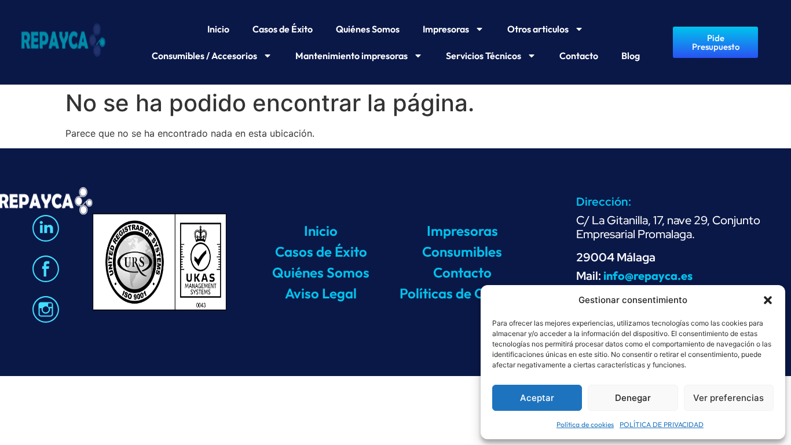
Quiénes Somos (368, 29)
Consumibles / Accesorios (204, 55)
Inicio (218, 29)
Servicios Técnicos (483, 55)
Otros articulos (538, 29)
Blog (630, 55)
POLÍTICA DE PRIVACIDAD (662, 424)
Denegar (633, 397)
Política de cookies (585, 424)
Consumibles (462, 251)
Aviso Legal (321, 293)
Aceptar (537, 397)
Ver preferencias (728, 397)
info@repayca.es (648, 275)
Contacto (578, 55)
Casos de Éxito (282, 29)
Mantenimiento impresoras (351, 55)
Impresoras (446, 29)
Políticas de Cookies (462, 293)
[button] (768, 300)
